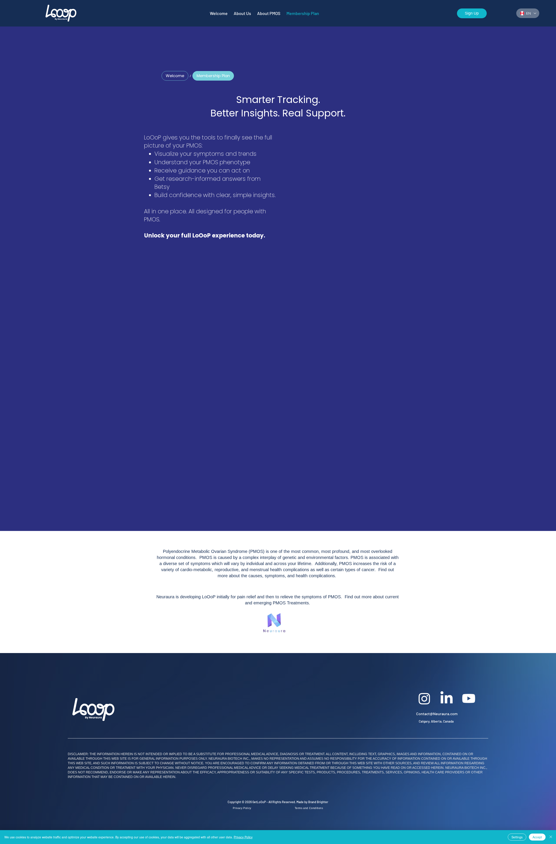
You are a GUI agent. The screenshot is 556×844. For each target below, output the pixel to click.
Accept (537, 837)
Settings (517, 837)
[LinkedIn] (446, 698)
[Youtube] (468, 698)
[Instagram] (424, 698)
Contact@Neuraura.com (437, 713)
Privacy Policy (243, 837)
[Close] (550, 837)
